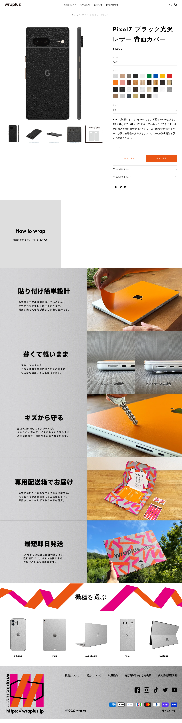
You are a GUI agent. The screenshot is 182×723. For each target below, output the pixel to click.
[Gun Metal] (169, 89)
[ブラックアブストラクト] (149, 96)
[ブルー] (156, 76)
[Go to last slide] (8, 73)
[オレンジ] (115, 82)
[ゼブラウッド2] (156, 82)
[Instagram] (146, 690)
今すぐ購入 (162, 158)
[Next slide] (99, 73)
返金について (94, 675)
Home (74, 15)
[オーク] (135, 82)
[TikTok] (156, 690)
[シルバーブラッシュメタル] (122, 96)
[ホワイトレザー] (129, 89)
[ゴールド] (122, 76)
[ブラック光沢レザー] (122, 89)
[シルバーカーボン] (142, 89)
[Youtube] (174, 690)
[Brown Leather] (135, 89)
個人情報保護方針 (167, 675)
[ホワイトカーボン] (162, 89)
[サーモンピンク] (122, 82)
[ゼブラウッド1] (142, 82)
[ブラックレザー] (115, 89)
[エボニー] (149, 82)
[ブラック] (135, 76)
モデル (115, 57)
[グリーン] (149, 76)
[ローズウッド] (129, 82)
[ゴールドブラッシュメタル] (135, 96)
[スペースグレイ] (129, 76)
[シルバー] (115, 76)
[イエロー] (162, 76)
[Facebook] (137, 690)
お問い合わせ (112, 4)
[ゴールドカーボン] (149, 89)
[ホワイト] (142, 76)
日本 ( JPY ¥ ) (168, 710)
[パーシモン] (169, 82)
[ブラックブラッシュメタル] (142, 96)
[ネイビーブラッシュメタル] (129, 96)
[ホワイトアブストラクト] (156, 96)
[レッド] (169, 76)
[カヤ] (162, 82)
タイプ (115, 105)
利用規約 (113, 675)
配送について (72, 675)
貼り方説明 (85, 4)
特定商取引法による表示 (138, 675)
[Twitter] (165, 690)
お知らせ (98, 4)
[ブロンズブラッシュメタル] (115, 96)
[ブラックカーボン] (156, 89)
